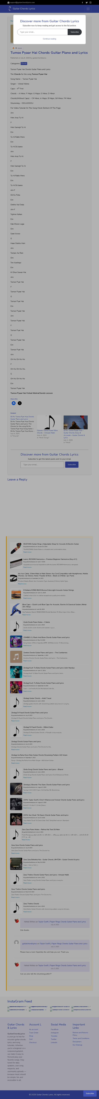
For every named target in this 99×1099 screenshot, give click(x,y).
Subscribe (75, 32)
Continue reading (49, 39)
